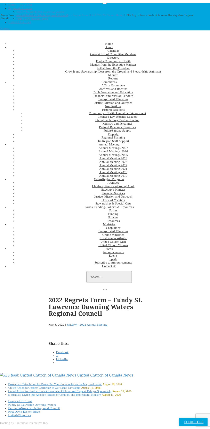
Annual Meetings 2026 (113, 151)
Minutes (113, 75)
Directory (113, 57)
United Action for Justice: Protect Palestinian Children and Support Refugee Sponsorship (59, 391)
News (109, 248)
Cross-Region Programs (109, 179)
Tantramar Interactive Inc (31, 423)
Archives (113, 182)
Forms (113, 210)
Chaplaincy (113, 227)
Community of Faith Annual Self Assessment (117, 113)
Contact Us (109, 266)
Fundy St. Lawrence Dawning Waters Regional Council (62, 15)
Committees (109, 82)
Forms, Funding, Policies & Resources (109, 207)
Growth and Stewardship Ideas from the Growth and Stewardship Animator (113, 71)
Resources (113, 220)
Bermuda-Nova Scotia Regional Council (34, 408)
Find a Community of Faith (113, 61)
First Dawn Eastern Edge (24, 411)
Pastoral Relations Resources (117, 127)
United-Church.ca (19, 22)
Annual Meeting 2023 (113, 161)
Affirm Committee (113, 85)
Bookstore (194, 422)
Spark (113, 259)
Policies (113, 217)
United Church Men (113, 241)
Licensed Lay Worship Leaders (117, 116)
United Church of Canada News (105, 375)
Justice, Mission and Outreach (113, 102)
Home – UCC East (20, 4)
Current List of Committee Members (113, 54)
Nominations (113, 106)
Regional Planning (113, 137)
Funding (113, 214)
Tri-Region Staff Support (113, 141)
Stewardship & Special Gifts (113, 203)
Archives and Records (113, 88)
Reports (113, 78)
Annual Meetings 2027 (113, 148)
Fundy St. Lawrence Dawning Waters (40, 11)
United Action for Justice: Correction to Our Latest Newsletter (44, 387)
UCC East (28, 15)
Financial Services (113, 193)
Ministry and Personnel (117, 123)
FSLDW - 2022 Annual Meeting (108, 15)
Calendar (113, 50)
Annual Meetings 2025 (113, 154)
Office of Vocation (113, 200)
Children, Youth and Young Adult (113, 186)
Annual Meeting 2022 (113, 165)
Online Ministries (113, 234)
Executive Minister (113, 189)
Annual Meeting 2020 (113, 172)
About (109, 47)
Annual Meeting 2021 (113, 168)
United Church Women (113, 245)
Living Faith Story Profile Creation (117, 120)
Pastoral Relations (113, 109)
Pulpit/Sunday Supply (117, 130)
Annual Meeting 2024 (113, 158)
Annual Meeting (109, 144)
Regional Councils (20, 8)
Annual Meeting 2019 (113, 175)
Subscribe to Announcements (113, 262)
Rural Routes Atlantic (113, 238)
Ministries (109, 224)
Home (17, 15)
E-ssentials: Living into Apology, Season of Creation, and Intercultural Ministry (54, 394)
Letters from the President (113, 68)
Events (113, 255)
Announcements (113, 252)
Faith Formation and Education (113, 92)
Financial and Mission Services (113, 95)
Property (113, 134)
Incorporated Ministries (113, 99)
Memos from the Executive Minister (113, 64)
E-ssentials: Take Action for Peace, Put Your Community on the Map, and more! (55, 384)
